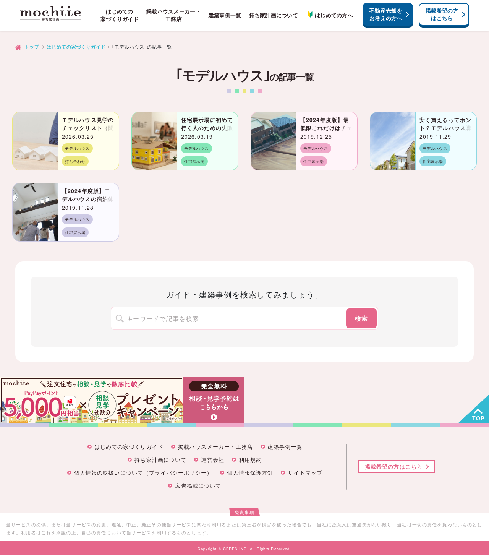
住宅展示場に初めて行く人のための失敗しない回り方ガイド (207, 128)
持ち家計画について (273, 15)
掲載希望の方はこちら (442, 14)
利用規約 (250, 460)
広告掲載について (198, 486)
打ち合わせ (75, 161)
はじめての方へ (334, 15)
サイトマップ (305, 473)
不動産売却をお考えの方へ (385, 14)
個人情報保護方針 (250, 473)
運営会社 (212, 460)
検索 (361, 318)
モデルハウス (77, 148)
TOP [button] (478, 418)
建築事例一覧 (225, 15)
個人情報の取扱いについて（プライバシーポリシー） (143, 473)
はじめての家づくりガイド (119, 15)
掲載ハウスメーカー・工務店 (173, 15)
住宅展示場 (194, 161)
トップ (31, 47)
